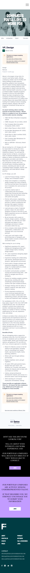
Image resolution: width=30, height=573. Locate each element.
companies (9, 38)
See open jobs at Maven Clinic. (14, 59)
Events (4, 541)
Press (3, 544)
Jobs (18, 544)
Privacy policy (11, 425)
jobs (2, 38)
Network (20, 538)
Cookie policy (19, 425)
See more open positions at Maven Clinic (15, 410)
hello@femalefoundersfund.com (13, 559)
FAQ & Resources (22, 541)
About (3, 536)
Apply (15, 468)
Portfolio (5, 538)
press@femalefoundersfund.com (13, 556)
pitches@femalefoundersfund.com (13, 553)
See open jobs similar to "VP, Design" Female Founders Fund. (15, 61)
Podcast (19, 536)
